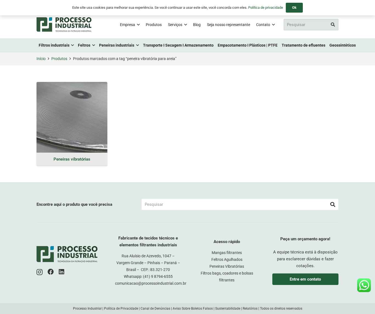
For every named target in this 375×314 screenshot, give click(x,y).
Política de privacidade (265, 7)
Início (41, 58)
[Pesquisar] (332, 24)
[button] (138, 24)
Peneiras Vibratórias (226, 266)
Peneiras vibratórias (72, 159)
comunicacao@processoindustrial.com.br (150, 283)
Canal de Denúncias (155, 308)
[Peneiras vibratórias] (72, 117)
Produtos (59, 58)
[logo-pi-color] (64, 24)
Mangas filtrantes (227, 252)
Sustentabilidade (227, 308)
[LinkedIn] (61, 272)
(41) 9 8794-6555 (158, 276)
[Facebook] (50, 272)
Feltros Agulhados (226, 259)
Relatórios (250, 308)
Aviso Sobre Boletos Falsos (193, 308)
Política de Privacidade (121, 308)
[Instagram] (40, 272)
